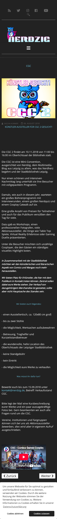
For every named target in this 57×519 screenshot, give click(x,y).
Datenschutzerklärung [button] (14, 506)
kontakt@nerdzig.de (13, 390)
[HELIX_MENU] (28, 48)
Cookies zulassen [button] (42, 513)
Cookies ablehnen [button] (15, 513)
